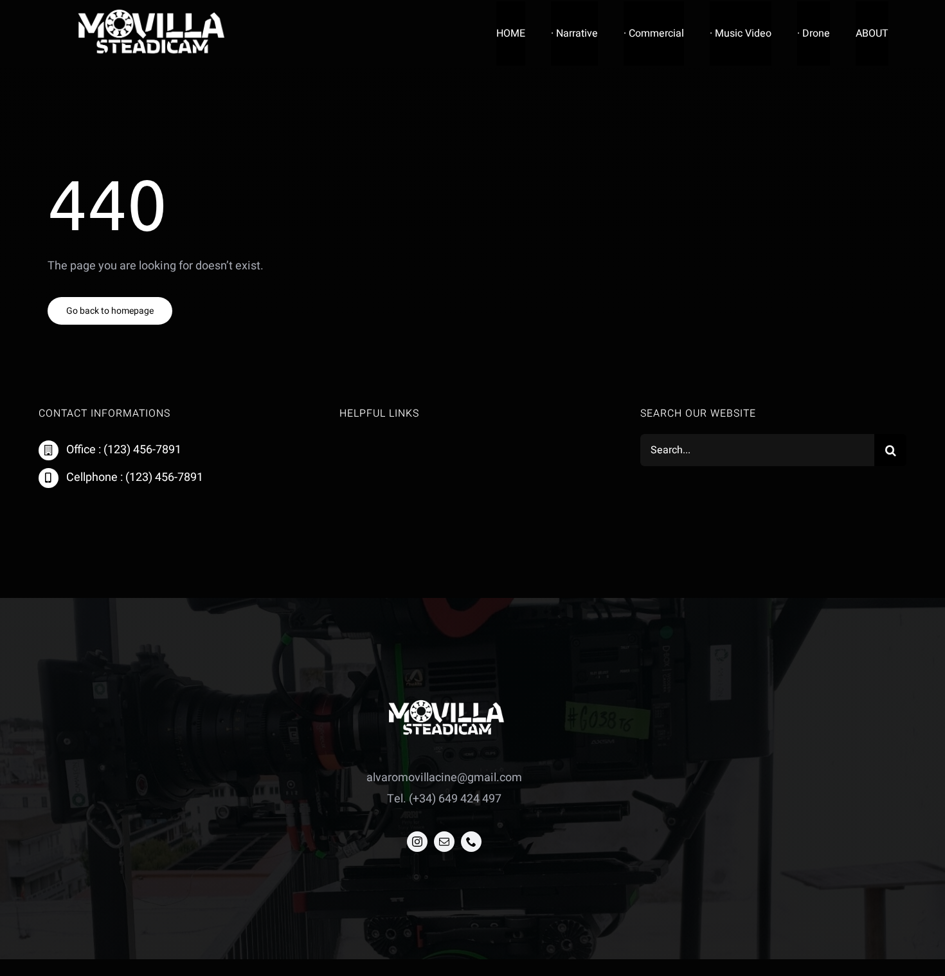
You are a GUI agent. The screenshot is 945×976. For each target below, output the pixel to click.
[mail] (444, 841)
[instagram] (417, 841)
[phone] (471, 841)
